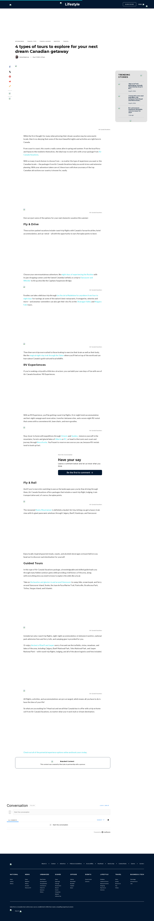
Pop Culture (103, 887)
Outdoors (102, 879)
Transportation (43, 883)
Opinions (42, 889)
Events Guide (88, 879)
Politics (11, 883)
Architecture (43, 885)
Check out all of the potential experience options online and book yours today (55, 752)
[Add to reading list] (10, 99)
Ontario (64, 436)
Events (56, 889)
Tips (116, 885)
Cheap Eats (57, 892)
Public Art (42, 887)
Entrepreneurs (134, 881)
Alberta (58, 439)
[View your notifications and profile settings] (108, 820)
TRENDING (124, 76)
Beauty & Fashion (104, 883)
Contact (53, 863)
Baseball (72, 883)
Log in (102, 805)
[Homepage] (14, 863)
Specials (57, 894)
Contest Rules (123, 863)
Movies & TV (28, 887)
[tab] (13, 820)
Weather (27, 881)
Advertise (62, 863)
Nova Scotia (42, 442)
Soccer (71, 887)
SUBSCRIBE (129, 4)
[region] (58, 818)
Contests (102, 889)
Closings (57, 883)
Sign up (107, 805)
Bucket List (118, 883)
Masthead (100, 863)
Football (72, 885)
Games (133, 863)
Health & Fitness (104, 881)
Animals (27, 885)
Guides (117, 881)
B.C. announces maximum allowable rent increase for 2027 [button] (135, 110)
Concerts (87, 881)
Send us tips (111, 863)
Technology (133, 879)
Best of (57, 887)
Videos (117, 887)
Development (43, 881)
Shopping (102, 885)
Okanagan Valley (84, 302)
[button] (122, 86)
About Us (44, 863)
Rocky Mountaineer (44, 510)
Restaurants (58, 885)
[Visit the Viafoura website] (105, 832)
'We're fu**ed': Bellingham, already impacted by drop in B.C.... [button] (135, 86)
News (11, 879)
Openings (57, 881)
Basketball (72, 881)
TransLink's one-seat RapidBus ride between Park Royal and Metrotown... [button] (136, 98)
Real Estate (43, 879)
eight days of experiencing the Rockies (77, 274)
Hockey (72, 879)
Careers (141, 863)
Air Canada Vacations (104, 129)
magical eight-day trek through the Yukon (47, 355)
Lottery (11, 881)
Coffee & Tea (58, 896)
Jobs (131, 883)
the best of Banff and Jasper (42, 645)
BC (65, 439)
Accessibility (89, 863)
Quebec (74, 436)
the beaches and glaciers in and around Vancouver (50, 582)
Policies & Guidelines (76, 863)
